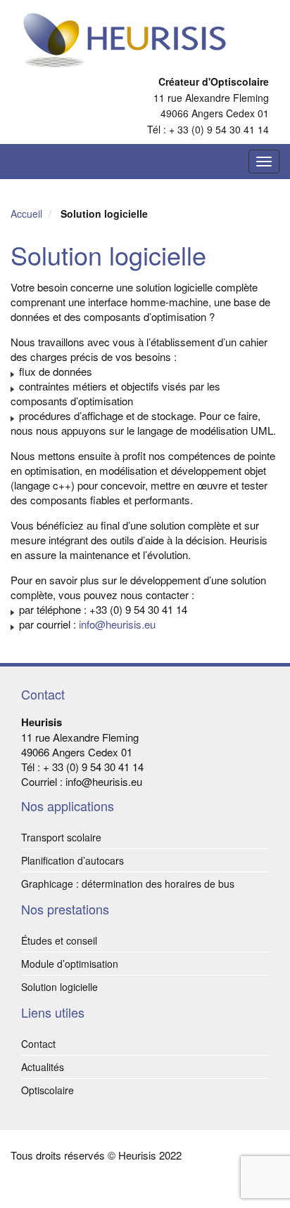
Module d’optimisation (69, 964)
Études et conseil (59, 940)
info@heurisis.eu (117, 624)
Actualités (42, 1067)
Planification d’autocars (72, 860)
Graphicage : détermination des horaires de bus (127, 884)
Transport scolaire (61, 837)
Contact (38, 1044)
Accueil (28, 213)
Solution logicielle (59, 987)
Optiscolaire (47, 1090)
